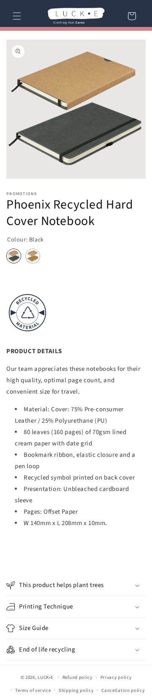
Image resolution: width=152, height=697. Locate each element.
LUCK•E (45, 677)
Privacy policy (116, 677)
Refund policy (77, 677)
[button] (17, 16)
